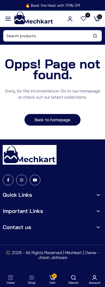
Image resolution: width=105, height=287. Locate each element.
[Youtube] (35, 180)
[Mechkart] (33, 19)
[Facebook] (8, 180)
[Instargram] (21, 180)
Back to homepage (52, 119)
